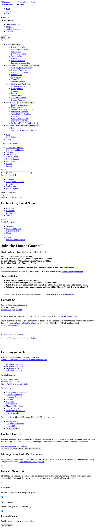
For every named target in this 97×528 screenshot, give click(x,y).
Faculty (14, 93)
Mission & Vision (18, 61)
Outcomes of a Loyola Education (24, 130)
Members (10, 226)
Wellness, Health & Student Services (25, 123)
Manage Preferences (32, 448)
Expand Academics (23, 84)
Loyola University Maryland (12, 4)
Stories (8, 215)
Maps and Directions (14, 406)
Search (3, 40)
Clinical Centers (12, 408)
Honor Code (6, 219)
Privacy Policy (12, 421)
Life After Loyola (13, 125)
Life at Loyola (11, 102)
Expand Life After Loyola (30, 126)
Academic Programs (19, 86)
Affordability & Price (19, 72)
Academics (10, 84)
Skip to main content (9, 2)
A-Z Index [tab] (10, 31)
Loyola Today (11, 213)
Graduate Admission (19, 70)
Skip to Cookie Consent (27, 2)
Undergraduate (17, 89)
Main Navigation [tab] (13, 24)
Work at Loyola (12, 157)
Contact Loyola (7, 388)
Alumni (9, 164)
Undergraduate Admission (21, 68)
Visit (8, 9)
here (72, 267)
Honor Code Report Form (67, 316)
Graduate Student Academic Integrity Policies (19, 338)
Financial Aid (16, 75)
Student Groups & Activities (22, 109)
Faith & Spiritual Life (19, 118)
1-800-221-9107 (21, 384)
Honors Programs (18, 100)
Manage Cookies (13, 428)
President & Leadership (20, 63)
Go (31, 172)
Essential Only (17, 448)
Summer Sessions (18, 81)
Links (8, 233)
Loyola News (11, 404)
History (14, 58)
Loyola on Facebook (14, 364)
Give (8, 13)
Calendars (10, 152)
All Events (10, 211)
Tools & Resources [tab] (13, 29)
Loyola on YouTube (14, 368)
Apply (8, 11)
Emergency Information (15, 411)
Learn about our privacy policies (14, 446)
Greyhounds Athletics (9, 143)
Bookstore (10, 184)
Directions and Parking (15, 150)
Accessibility (11, 426)
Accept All (5, 448)
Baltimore (15, 116)
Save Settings (7, 526)
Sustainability (16, 56)
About (8, 44)
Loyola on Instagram (14, 366)
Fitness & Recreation (19, 112)
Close (3, 35)
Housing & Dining (18, 107)
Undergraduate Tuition (15, 182)
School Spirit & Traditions (21, 114)
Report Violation (12, 231)
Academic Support (18, 98)
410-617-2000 (6, 384)
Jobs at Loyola (12, 188)
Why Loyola (16, 77)
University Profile (18, 47)
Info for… (7, 17)
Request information (9, 360)
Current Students (12, 159)
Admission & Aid (13, 65)
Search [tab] (8, 27)
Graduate (14, 91)
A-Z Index (10, 401)
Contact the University (15, 148)
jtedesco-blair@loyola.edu (67, 294)
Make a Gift (11, 154)
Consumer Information (15, 424)
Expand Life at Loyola (26, 102)
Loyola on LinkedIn (14, 371)
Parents (9, 166)
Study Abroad (16, 95)
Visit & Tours (16, 79)
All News (10, 208)
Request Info (11, 137)
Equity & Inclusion (18, 54)
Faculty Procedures (13, 228)
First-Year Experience (19, 105)
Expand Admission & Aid (30, 65)
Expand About (17, 45)
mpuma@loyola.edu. (11, 325)
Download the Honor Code (12, 334)
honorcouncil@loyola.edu (72, 272)
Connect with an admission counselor (32, 360)
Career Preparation (18, 128)
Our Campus (16, 51)
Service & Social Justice (20, 121)
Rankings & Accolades (20, 49)
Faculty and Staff (13, 161)
